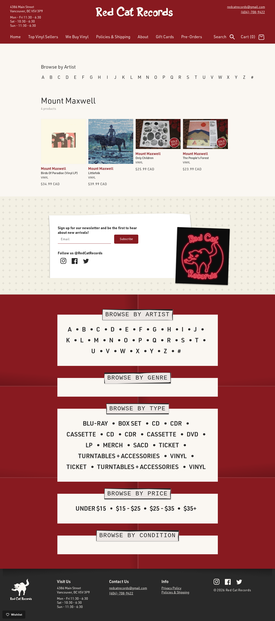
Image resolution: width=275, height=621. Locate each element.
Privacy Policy (171, 588)
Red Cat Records (238, 590)
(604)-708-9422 (253, 12)
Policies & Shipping (175, 592)
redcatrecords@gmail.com (246, 7)
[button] (227, 37)
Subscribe (126, 239)
